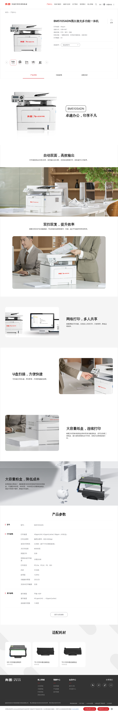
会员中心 (72, 680)
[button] (6, 62)
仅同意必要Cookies (89, 709)
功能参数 (59, 75)
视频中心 (56, 680)
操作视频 (56, 692)
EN (100, 4)
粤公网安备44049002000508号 (39, 703)
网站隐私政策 (73, 703)
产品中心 (49, 4)
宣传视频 (56, 686)
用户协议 (81, 703)
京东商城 (40, 686)
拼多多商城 (41, 695)
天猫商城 (40, 689)
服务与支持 (66, 4)
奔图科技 (109, 4)
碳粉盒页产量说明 (100, 703)
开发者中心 (72, 689)
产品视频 (56, 689)
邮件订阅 (72, 686)
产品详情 (33, 75)
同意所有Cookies (103, 709)
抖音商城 (40, 692)
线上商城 (90, 4)
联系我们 (82, 4)
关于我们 (75, 4)
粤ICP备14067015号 (55, 703)
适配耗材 (84, 75)
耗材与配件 (57, 4)
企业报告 (109, 703)
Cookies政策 (75, 709)
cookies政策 (89, 703)
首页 (6, 12)
